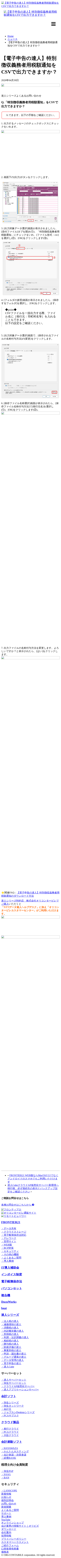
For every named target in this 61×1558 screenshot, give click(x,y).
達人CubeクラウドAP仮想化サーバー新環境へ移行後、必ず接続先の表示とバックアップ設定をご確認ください (33, 1188)
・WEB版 (6, 1244)
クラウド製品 (10, 1422)
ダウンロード (8, 1529)
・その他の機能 (10, 1254)
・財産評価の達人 (11, 1347)
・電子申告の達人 (11, 1363)
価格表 (5, 1552)
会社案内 (6, 1532)
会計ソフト (8, 1396)
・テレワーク (8, 1238)
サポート (6, 1513)
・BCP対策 (7, 1248)
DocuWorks (8, 1301)
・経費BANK (8, 1458)
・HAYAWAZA (9, 1448)
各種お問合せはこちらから (16, 1204)
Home (11, 36)
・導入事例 (7, 1261)
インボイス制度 (11, 1274)
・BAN (5, 1477)
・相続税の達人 (10, 1340)
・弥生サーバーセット (13, 1383)
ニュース (13, 39)
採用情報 (6, 1535)
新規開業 (6, 1507)
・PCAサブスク (10, 1415)
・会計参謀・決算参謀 (13, 1454)
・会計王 (6, 1409)
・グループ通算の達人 (13, 1357)
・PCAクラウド (10, 1432)
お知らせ (6, 1497)
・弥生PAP (7, 1471)
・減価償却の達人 (11, 1324)
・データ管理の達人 (12, 1360)
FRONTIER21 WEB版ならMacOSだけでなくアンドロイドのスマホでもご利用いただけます (33, 1178)
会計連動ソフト (11, 1441)
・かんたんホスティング (15, 1451)
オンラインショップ (12, 1522)
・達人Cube (7, 1366)
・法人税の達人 (10, 1321)
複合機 (5, 1295)
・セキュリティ (10, 1251)
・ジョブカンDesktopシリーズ (18, 1412)
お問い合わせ (8, 1503)
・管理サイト (8, 1241)
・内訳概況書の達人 (12, 1331)
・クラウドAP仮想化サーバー (18, 1386)
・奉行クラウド (10, 1428)
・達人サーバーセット (13, 1379)
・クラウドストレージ (13, 1231)
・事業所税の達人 (11, 1350)
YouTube (5, 1519)
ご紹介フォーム (10, 1545)
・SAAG (6, 1474)
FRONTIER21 (10, 1222)
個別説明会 (7, 1500)
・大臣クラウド (10, 1435)
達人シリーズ (10, 1314)
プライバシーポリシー (13, 1539)
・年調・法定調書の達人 (15, 1337)
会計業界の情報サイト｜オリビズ (20, 1526)
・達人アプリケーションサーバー (20, 1389)
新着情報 (6, 1494)
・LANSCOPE (9, 1490)
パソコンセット (11, 1288)
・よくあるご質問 (11, 1257)
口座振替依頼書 (10, 1548)
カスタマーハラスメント (15, 1542)
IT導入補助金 (10, 1267)
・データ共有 (8, 1228)
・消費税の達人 (10, 1327)
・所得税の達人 (10, 1334)
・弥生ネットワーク (12, 1405)
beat (4, 1308)
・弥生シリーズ (10, 1402)
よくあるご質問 (10, 1510)
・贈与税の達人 (10, 1344)
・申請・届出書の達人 (13, 1353)
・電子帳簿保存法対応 (13, 1235)
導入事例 (6, 1516)
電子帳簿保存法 (11, 1281)
